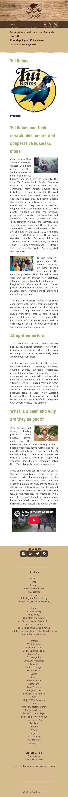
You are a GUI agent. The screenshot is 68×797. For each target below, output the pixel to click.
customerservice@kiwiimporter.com (37, 765)
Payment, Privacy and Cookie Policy (34, 601)
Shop (34, 581)
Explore (34, 585)
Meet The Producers (34, 588)
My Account (34, 591)
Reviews (34, 595)
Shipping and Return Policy (34, 598)
